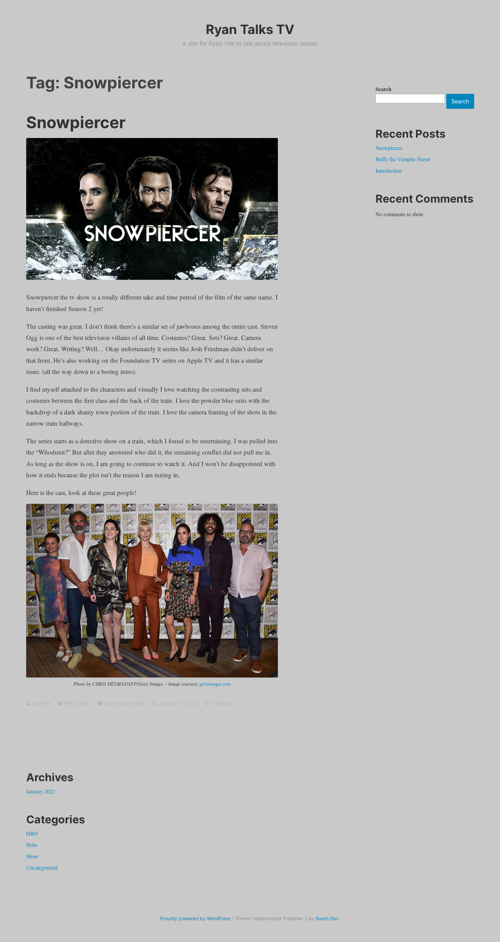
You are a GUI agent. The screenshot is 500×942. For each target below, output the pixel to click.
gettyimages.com (215, 684)
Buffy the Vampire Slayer (403, 158)
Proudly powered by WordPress (195, 918)
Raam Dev (327, 918)
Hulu (31, 844)
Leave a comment (124, 703)
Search (383, 89)
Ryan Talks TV (250, 29)
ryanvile (41, 703)
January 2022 (40, 791)
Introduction (389, 170)
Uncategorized (41, 867)
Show (83, 703)
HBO (69, 703)
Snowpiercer (76, 122)
